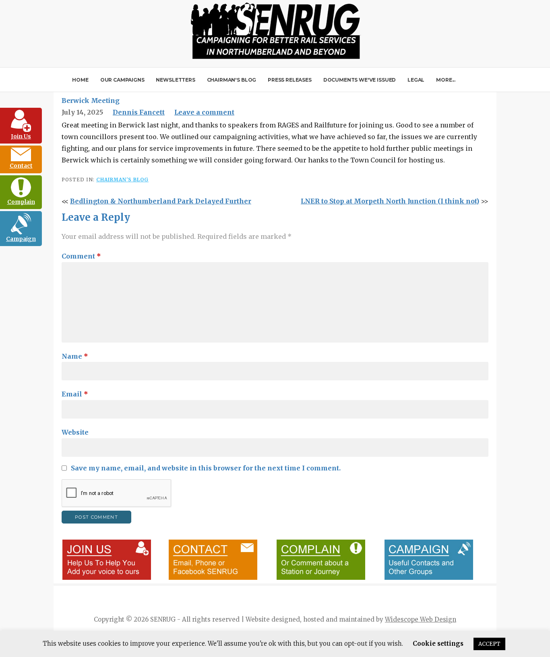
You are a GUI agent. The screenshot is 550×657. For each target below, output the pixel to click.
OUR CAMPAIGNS (122, 80)
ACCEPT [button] (489, 644)
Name (75, 356)
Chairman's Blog (122, 180)
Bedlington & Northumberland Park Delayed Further (160, 201)
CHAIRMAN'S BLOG (231, 80)
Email (75, 394)
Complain (21, 202)
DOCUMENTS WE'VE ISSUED (359, 80)
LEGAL (415, 80)
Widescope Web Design (420, 619)
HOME (80, 80)
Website (75, 432)
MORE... (445, 80)
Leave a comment (204, 112)
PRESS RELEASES (290, 80)
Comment (81, 256)
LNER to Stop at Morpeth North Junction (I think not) (390, 201)
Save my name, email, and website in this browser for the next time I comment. (206, 468)
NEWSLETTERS (175, 80)
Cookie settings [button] (438, 643)
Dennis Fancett (139, 112)
